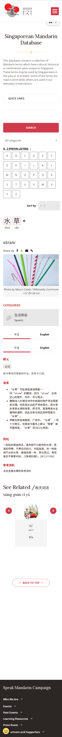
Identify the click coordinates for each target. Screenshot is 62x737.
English (44, 334)
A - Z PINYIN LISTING (15, 149)
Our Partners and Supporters (21, 732)
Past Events (10, 712)
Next (53, 511)
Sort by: (32, 205)
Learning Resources (15, 719)
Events (7, 706)
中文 (16, 334)
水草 (15, 471)
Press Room (10, 725)
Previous (9, 511)
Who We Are (10, 699)
